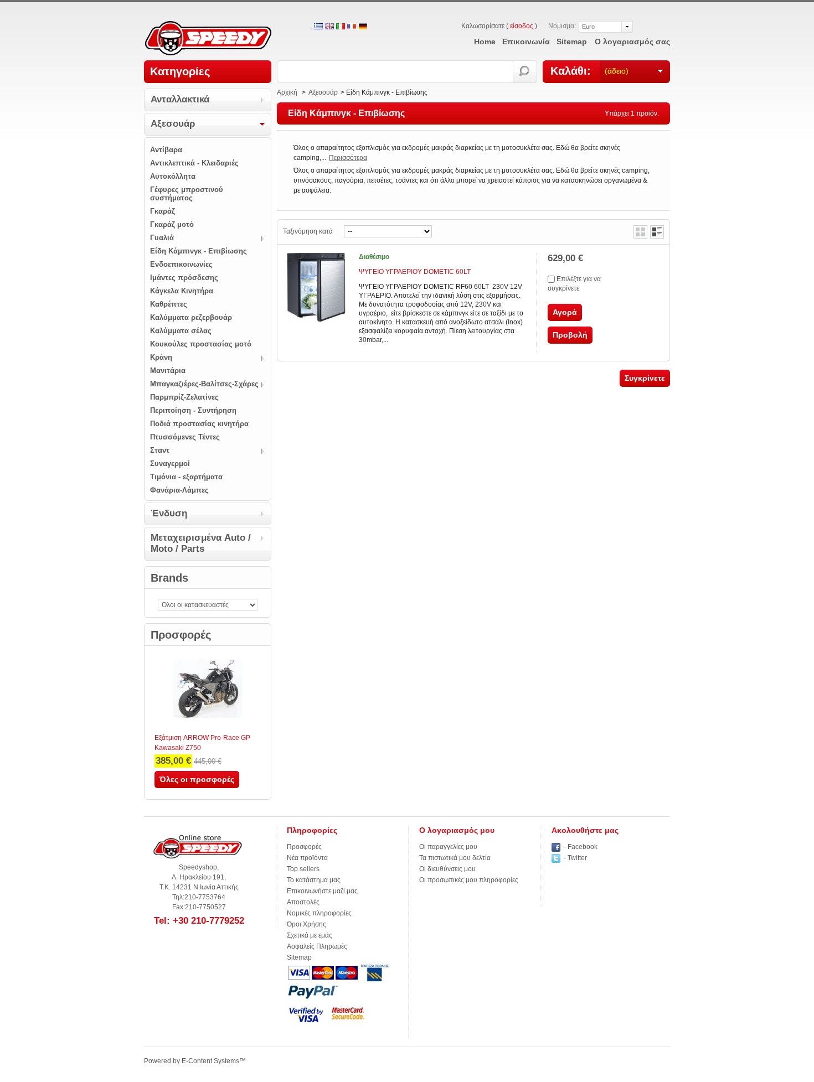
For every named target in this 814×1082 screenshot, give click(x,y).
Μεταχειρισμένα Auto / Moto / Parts (201, 543)
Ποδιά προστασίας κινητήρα (199, 424)
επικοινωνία (526, 41)
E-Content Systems (210, 1061)
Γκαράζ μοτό (172, 224)
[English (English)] (329, 27)
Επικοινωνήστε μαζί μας (322, 891)
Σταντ (159, 450)
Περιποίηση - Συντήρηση (193, 410)
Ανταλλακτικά (180, 99)
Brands (169, 578)
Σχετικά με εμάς (309, 935)
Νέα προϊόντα (307, 858)
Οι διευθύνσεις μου (447, 869)
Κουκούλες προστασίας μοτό (200, 344)
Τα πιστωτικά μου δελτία (455, 858)
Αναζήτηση (525, 71)
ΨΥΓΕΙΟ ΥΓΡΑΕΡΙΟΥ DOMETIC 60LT (415, 272)
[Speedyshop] (208, 39)
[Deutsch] (362, 27)
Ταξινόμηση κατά (308, 231)
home (485, 41)
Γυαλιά (162, 238)
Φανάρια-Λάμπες (179, 490)
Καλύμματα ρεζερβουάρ (191, 317)
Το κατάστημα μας (314, 880)
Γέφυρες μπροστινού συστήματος (186, 193)
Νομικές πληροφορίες (319, 913)
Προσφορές (181, 635)
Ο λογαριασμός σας (632, 41)
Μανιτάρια (168, 370)
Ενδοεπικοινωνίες (181, 264)
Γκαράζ (162, 211)
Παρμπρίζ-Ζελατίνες (184, 397)
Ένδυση (169, 513)
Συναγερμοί (170, 463)
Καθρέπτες (168, 304)
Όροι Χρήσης (306, 924)
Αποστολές (303, 902)
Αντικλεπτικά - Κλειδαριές (194, 163)
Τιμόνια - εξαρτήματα (186, 477)
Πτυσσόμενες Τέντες (185, 437)
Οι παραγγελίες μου (448, 847)
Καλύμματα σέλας (181, 331)
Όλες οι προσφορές (196, 779)
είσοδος (521, 26)
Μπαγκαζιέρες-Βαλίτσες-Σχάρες (204, 384)
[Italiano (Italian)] (340, 27)
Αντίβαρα (166, 150)
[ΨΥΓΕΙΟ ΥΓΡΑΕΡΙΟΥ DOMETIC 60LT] (316, 287)
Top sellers (303, 869)
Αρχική (287, 92)
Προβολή (570, 334)
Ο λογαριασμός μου (456, 830)
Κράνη (161, 357)
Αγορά (565, 312)
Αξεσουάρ (173, 123)
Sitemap (299, 957)
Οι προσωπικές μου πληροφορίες (468, 880)
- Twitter (575, 858)
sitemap (572, 41)
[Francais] (351, 27)
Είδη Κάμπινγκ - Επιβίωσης (198, 251)
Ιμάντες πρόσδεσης (184, 277)
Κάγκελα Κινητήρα (181, 291)
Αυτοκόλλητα (172, 176)
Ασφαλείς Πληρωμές (317, 946)
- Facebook (580, 847)
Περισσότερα (348, 158)
